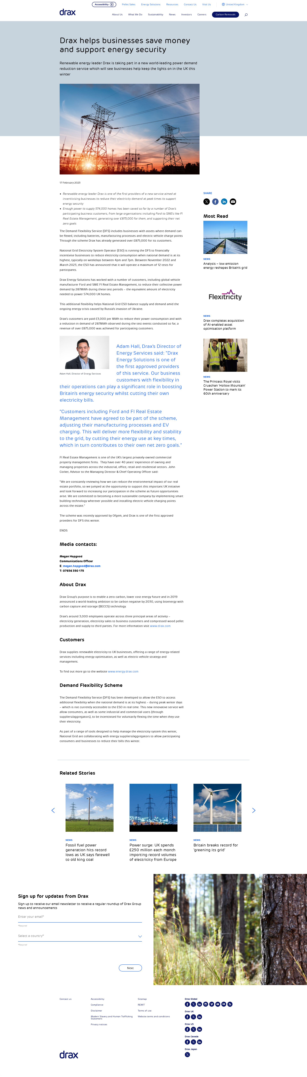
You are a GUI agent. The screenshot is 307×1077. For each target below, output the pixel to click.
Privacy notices (99, 1024)
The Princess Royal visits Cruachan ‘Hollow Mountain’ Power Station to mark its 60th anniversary (224, 388)
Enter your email (31, 917)
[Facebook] (215, 201)
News (206, 259)
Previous (53, 810)
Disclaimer (96, 1010)
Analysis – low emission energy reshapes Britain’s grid (225, 266)
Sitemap (142, 999)
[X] (206, 201)
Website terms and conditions (154, 1016)
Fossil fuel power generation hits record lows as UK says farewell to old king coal (88, 852)
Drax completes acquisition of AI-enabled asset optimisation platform (223, 325)
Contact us (65, 999)
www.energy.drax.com (123, 671)
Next (254, 810)
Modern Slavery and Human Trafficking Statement (112, 1017)
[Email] (233, 201)
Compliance (97, 1004)
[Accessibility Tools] (104, 4)
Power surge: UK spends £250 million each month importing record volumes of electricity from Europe (153, 852)
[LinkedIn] (224, 201)
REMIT (141, 1004)
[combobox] (80, 938)
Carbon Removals (225, 14)
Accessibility (97, 999)
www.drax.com (160, 626)
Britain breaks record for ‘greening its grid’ (215, 847)
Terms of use (144, 1010)
